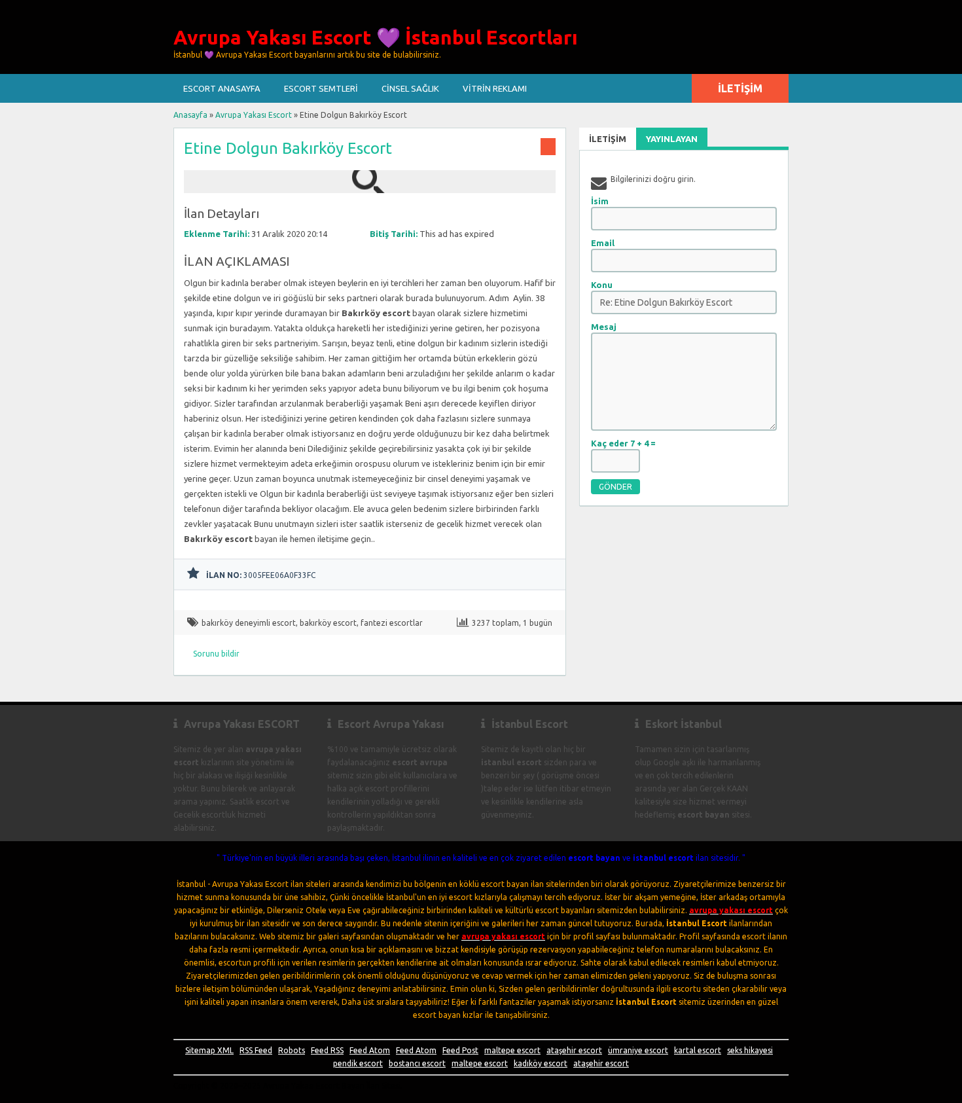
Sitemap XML (209, 1050)
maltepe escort (512, 1050)
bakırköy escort (328, 623)
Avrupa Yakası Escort (253, 115)
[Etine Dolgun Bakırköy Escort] (369, 187)
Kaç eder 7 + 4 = (623, 443)
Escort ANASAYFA (221, 88)
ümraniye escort (638, 1050)
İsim (600, 201)
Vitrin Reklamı (495, 88)
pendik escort (358, 1063)
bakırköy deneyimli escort (249, 623)
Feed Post (460, 1050)
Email (603, 242)
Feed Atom (369, 1050)
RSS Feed (256, 1050)
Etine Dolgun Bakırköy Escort (288, 148)
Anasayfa (190, 115)
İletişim (740, 88)
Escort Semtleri (321, 88)
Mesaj (603, 326)
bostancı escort (417, 1063)
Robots (291, 1050)
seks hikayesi (750, 1050)
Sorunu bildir (216, 653)
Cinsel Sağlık (410, 88)
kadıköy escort (540, 1063)
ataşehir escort (574, 1050)
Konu (602, 284)
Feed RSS (327, 1050)
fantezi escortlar (392, 623)
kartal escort (697, 1050)
